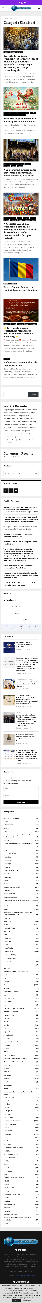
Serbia (6, 1161)
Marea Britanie (9, 1055)
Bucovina (7, 860)
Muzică (6, 1068)
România (33, 112)
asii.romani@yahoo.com (25, 1275)
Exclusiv (28, 164)
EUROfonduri (9, 948)
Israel (6, 1022)
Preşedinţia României (12, 1121)
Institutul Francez (11, 1012)
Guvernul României (11, 992)
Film (5, 978)
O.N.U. (6, 1082)
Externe (7, 965)
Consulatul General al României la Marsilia (21, 900)
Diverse (33, 218)
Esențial (7, 945)
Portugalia (8, 1111)
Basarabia (7, 847)
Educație (19, 112)
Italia (5, 1028)
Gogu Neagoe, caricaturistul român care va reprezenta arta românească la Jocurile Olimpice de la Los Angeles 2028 (20, 412)
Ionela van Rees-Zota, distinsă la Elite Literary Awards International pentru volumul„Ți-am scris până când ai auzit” (27, 699)
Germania (7, 166)
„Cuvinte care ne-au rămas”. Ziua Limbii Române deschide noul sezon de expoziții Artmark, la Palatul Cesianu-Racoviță (20, 422)
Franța (6, 981)
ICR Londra (8, 1001)
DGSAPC (7, 918)
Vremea (7, 594)
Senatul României (11, 1154)
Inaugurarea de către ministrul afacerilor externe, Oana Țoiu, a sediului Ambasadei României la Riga (21, 575)
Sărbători (19, 52)
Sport (6, 1174)
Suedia (6, 1184)
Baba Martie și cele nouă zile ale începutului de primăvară (20, 120)
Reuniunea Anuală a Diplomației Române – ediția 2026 (24, 644)
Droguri (7, 931)
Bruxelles (7, 857)
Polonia (7, 1107)
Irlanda (6, 1018)
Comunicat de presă (10, 218)
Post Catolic (8, 1114)
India (5, 1005)
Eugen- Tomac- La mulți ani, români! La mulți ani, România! (21, 288)
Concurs (7, 890)
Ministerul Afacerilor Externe (15, 1058)
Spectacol (8, 1171)
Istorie (6, 1025)
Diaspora (6, 52)
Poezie (6, 1101)
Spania (6, 1168)
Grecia (6, 988)
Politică (7, 1104)
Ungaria (7, 1211)
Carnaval (7, 877)
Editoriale (8, 636)
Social (33, 220)
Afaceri (6, 821)
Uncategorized (9, 1204)
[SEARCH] (35, 473)
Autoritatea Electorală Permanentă (18, 843)
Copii (6, 906)
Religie (13, 52)
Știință (6, 1181)
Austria (6, 840)
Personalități (9, 1097)
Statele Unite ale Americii (14, 1178)
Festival (6, 975)
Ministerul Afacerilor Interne (15, 1062)
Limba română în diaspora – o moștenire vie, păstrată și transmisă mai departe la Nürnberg (27, 683)
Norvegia (7, 1075)
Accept (16, 1301)
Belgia (6, 850)
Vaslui (6, 1223)
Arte (5, 831)
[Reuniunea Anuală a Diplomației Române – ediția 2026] (9, 647)
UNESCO (7, 1208)
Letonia (7, 1038)
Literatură (8, 1045)
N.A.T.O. (6, 1072)
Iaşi (5, 995)
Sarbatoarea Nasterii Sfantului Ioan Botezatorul (21, 364)
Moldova (26, 112)
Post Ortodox (9, 1117)
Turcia (6, 1198)
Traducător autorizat (12, 1194)
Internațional (9, 1015)
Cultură (6, 112)
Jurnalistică (8, 1035)
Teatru (6, 1191)
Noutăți (14, 166)
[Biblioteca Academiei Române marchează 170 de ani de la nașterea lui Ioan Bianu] (9, 739)
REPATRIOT (8, 1131)
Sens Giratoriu (9, 1157)
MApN (6, 1052)
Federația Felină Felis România (16, 971)
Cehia (6, 880)
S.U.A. (6, 1137)
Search (6, 391)
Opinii (6, 1088)
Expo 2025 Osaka (10, 958)
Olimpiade (8, 1085)
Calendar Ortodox (11, 870)
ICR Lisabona (9, 998)
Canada (7, 874)
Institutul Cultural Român (14, 1008)
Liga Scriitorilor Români (13, 1042)
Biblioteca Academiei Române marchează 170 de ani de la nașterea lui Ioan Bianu (26, 737)
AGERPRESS (8, 825)
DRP (5, 935)
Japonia (7, 1032)
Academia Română (11, 818)
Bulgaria (7, 867)
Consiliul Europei (10, 897)
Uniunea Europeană (11, 1214)
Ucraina (7, 1201)
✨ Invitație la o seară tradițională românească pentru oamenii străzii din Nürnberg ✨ (18, 332)
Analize (6, 828)
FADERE (7, 968)
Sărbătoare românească (11, 115)
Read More (27, 1300)
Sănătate (7, 1144)
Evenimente (20, 164)
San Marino (8, 1141)
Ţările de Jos (9, 1188)
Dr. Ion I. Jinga (9, 928)
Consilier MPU (9, 894)
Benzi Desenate (10, 854)
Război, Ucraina (10, 1124)
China (6, 884)
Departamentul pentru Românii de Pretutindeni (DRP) (18, 914)
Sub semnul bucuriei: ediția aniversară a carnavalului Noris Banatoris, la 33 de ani (20, 172)
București (7, 864)
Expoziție (7, 961)
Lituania (7, 1048)
